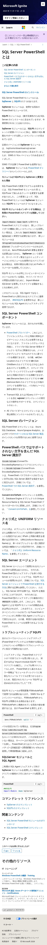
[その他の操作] (43, 45)
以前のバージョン (21, 930)
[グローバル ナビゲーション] (2, 27)
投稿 (4, 934)
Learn (5, 44)
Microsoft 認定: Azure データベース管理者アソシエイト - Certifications (23, 892)
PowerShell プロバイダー (18, 332)
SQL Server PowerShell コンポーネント (20, 69)
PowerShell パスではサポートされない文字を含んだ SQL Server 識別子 (24, 77)
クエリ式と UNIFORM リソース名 (17, 82)
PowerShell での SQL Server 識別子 (18, 485)
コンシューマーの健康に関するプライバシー (19, 938)
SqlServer (6, 101)
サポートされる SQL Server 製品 (28, 433)
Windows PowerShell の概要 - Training (18, 875)
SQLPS (17, 101)
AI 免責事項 (6, 930)
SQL (12, 44)
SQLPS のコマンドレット (18, 808)
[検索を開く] (32, 27)
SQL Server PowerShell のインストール (20, 92)
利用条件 (5, 941)
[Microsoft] (23, 27)
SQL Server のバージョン (14, 73)
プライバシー (14, 934)
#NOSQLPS (18, 300)
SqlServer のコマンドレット (19, 804)
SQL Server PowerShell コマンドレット (25, 827)
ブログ (34, 930)
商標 (14, 941)
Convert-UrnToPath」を (20, 509)
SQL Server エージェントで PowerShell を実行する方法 (23, 584)
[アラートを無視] (43, 4)
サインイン (40, 27)
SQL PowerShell (23, 44)
